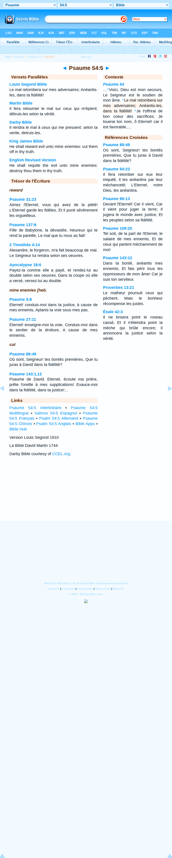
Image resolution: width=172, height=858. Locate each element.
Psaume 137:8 (22, 225)
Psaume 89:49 (22, 354)
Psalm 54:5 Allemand (58, 418)
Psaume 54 (113, 84)
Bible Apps (85, 423)
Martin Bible (20, 103)
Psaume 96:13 (116, 198)
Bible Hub (18, 429)
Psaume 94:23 (116, 169)
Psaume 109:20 (117, 228)
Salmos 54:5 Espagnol (55, 413)
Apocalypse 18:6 (25, 265)
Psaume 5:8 (20, 299)
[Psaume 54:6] (166, 398)
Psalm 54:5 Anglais (53, 423)
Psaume (19, 56)
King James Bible (26, 141)
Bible (8, 56)
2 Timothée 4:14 (24, 245)
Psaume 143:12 (117, 258)
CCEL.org (61, 454)
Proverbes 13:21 (118, 287)
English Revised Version (32, 160)
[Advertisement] (86, 492)
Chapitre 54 (34, 56)
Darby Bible (20, 122)
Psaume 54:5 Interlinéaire (35, 408)
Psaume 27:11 (22, 319)
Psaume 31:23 (22, 199)
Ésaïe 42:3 (113, 312)
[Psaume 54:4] (5, 398)
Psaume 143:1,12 (25, 374)
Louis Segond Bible (28, 84)
